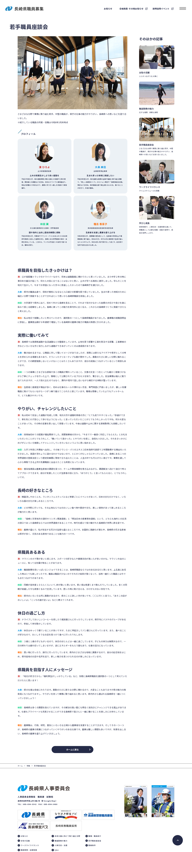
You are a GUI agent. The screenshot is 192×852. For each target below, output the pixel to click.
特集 (28, 766)
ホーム (20, 766)
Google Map (50, 801)
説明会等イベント (161, 8)
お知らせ (108, 8)
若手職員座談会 (40, 766)
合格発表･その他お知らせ (131, 8)
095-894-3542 (30, 804)
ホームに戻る (72, 749)
